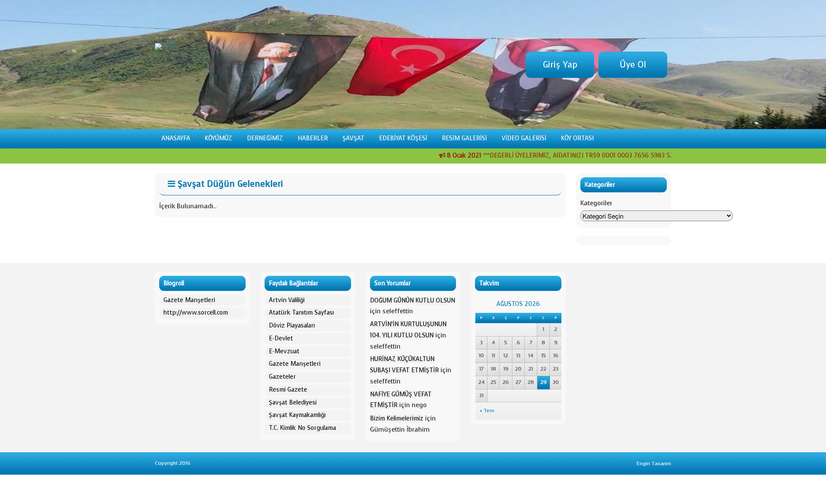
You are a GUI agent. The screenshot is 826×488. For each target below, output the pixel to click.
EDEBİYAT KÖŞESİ (403, 138)
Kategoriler (596, 203)
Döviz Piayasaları (292, 325)
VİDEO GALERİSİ (524, 138)
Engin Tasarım (654, 463)
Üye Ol (633, 65)
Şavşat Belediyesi (293, 402)
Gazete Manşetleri (189, 300)
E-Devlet (281, 338)
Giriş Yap (560, 65)
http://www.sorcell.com (195, 313)
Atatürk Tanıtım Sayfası (301, 313)
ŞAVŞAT (353, 138)
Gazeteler (282, 377)
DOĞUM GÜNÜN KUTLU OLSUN (412, 301)
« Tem (487, 410)
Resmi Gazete (288, 390)
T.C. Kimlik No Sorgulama (302, 428)
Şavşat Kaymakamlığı (297, 415)
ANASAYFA (175, 138)
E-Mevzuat (284, 351)
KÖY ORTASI (577, 138)
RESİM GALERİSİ (464, 138)
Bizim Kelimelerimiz (396, 418)
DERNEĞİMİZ (265, 138)
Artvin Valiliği (287, 300)
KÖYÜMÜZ (218, 138)
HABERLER (313, 138)
